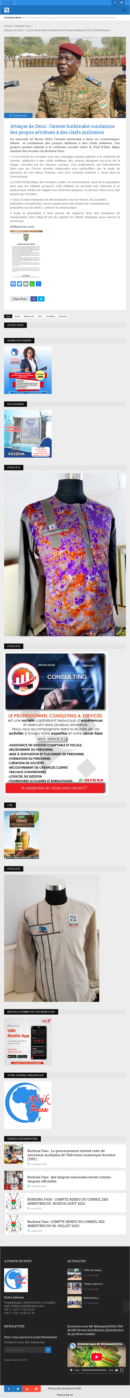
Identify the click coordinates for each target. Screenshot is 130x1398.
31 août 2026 (92, 1275)
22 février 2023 (20, 115)
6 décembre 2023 (38, 1186)
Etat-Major (50, 316)
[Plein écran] (121, 1370)
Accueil (8, 26)
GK (71, 1395)
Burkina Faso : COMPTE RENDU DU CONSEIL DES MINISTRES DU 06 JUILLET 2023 (66, 1223)
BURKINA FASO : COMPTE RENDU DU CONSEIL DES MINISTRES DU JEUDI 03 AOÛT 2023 (67, 1201)
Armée (17, 316)
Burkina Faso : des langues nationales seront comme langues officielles (69, 1179)
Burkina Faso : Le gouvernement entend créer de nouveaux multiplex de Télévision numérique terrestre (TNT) (71, 1155)
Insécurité (63, 316)
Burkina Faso (22, 26)
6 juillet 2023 (36, 1231)
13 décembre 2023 (39, 1164)
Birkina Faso (29, 316)
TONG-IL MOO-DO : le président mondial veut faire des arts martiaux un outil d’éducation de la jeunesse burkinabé (73, 18)
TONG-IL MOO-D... (94, 1284)
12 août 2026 (92, 1289)
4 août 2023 (36, 1208)
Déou (40, 316)
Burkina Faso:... (92, 1297)
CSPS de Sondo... (93, 1270)
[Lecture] (71, 1370)
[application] (96, 1356)
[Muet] (116, 1370)
